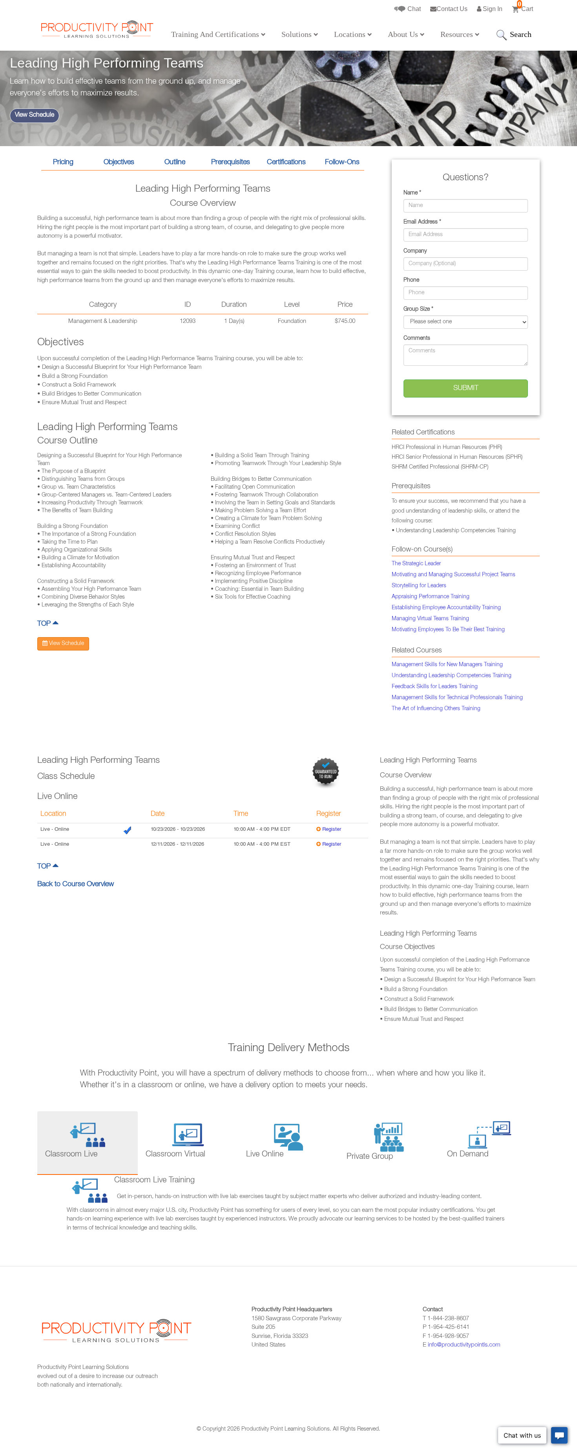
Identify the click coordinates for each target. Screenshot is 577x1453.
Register (331, 829)
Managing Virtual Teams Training (430, 619)
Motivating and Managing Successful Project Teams (453, 575)
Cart (525, 6)
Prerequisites (230, 162)
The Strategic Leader (416, 564)
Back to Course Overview (75, 884)
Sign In (491, 8)
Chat (413, 8)
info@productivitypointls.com (464, 1345)
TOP (45, 624)
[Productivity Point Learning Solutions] (96, 32)
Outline (174, 162)
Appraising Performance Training (430, 597)
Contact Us (451, 8)
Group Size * (418, 309)
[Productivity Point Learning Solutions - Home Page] (115, 1335)
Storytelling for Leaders (419, 586)
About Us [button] (404, 34)
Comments (417, 338)
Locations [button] (350, 34)
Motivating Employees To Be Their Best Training (448, 630)
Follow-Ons (342, 162)
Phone (411, 280)
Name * (412, 193)
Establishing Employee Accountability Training (446, 608)
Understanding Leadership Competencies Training (451, 676)
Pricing (63, 162)
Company (415, 251)
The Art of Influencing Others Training (436, 709)
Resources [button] (457, 34)
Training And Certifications (216, 34)
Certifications (286, 162)
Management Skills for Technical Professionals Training (457, 698)
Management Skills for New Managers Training (447, 665)
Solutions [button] (297, 34)
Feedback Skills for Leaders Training (435, 687)
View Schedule (34, 115)
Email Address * (422, 222)
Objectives (119, 162)
